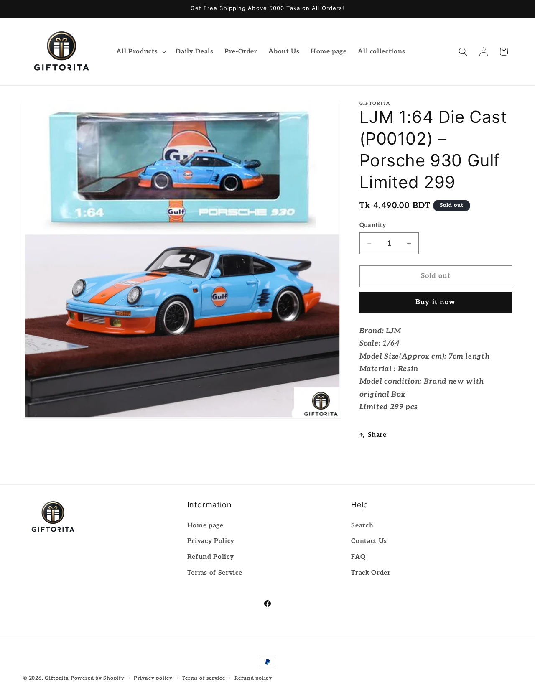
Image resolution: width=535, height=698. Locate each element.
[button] (140, 51)
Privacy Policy (210, 541)
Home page (205, 525)
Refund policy (253, 678)
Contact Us (369, 541)
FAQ (358, 557)
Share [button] (377, 435)
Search (362, 525)
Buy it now (435, 302)
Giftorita (57, 678)
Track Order (370, 572)
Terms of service (203, 678)
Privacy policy (153, 678)
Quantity (372, 225)
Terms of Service (214, 572)
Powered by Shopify (98, 678)
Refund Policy (210, 557)
